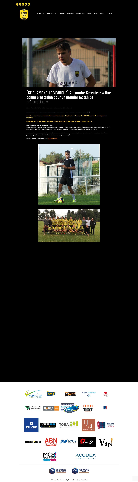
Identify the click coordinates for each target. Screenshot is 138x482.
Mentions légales (65, 480)
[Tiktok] (23, 4)
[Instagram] (20, 4)
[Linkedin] (26, 4)
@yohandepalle (52, 139)
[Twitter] (29, 4)
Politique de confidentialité (79, 480)
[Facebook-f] (17, 4)
